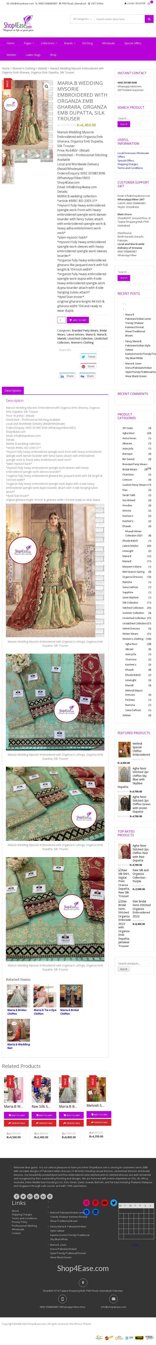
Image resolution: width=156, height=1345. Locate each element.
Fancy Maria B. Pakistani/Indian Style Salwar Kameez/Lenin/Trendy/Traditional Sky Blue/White (138, 349)
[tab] (13, 390)
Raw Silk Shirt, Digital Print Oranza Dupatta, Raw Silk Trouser (41, 1106)
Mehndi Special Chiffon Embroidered (96, 1105)
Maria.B (101, 334)
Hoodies (127, 505)
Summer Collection (133, 613)
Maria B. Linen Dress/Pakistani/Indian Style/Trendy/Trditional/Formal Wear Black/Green (138, 370)
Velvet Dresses (131, 628)
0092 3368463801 (48, 3)
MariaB (42, 68)
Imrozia (127, 510)
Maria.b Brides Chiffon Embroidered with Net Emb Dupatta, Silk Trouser (68, 1106)
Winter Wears (130, 633)
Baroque (128, 453)
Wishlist (11, 55)
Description (13, 390)
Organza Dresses (133, 577)
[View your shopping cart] (148, 3)
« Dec (135, 1244)
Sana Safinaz (130, 587)
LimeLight (128, 551)
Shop (53, 55)
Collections (47, 43)
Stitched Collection (133, 607)
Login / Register (136, 3)
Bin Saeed (128, 459)
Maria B (90, 334)
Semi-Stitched (130, 597)
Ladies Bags (33, 55)
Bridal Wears (130, 469)
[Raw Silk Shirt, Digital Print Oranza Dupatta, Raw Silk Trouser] (41, 1090)
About (15, 1211)
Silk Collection (130, 602)
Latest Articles (75, 334)
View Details (18, 1123)
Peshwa (130, 699)
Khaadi (127, 526)
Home (10, 43)
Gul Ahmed (129, 500)
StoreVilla (97, 1324)
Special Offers (132, 43)
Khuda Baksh (130, 540)
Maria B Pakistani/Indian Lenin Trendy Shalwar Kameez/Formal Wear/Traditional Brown (138, 325)
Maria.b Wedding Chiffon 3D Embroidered (13, 1106)
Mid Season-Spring (133, 571)
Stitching (87, 43)
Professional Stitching (24, 1225)
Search (123, 969)
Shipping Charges (128, 164)
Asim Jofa (128, 448)
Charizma (128, 474)
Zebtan (127, 715)
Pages (27, 43)
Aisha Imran (129, 438)
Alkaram (127, 443)
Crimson (127, 479)
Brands (68, 43)
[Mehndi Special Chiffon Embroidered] (96, 1089)
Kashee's (128, 516)
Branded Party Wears (85, 330)
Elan (125, 490)
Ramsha (127, 582)
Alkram (129, 649)
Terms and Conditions (130, 168)
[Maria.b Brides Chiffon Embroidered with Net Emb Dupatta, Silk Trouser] (68, 1090)
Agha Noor (129, 433)
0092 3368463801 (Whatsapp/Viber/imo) (62, 1307)
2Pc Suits (128, 428)
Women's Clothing (24, 68)
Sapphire (128, 592)
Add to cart (80, 320)
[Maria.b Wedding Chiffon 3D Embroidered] (13, 1090)
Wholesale (108, 43)
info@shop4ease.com (22, 3)
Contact (16, 1233)
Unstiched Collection (80, 338)
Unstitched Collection (135, 623)
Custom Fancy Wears (135, 484)
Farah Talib (129, 495)
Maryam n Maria (132, 566)
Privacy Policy (19, 1222)
